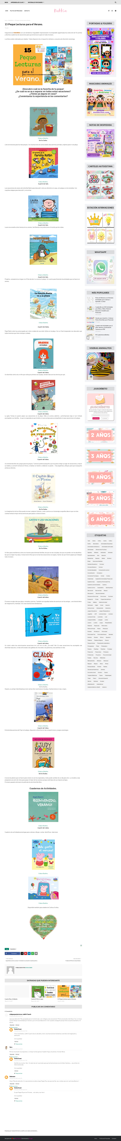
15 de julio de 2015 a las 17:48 (20, 1060)
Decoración (90, 590)
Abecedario (96, 543)
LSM (95, 614)
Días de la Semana (100, 593)
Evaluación (90, 599)
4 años (105, 540)
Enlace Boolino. (43, 182)
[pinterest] (115, 10)
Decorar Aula (98, 590)
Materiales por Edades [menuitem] (35, 2)
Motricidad (104, 631)
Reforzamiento (91, 660)
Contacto (27, 10)
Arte (98, 555)
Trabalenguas (108, 675)
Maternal (90, 625)
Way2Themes (18, 1138)
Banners (97, 558)
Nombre (90, 637)
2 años (93, 540)
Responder (12, 1025)
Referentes (102, 657)
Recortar (96, 657)
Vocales (102, 681)
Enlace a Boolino (43, 546)
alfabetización (91, 684)
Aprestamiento (91, 555)
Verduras (96, 681)
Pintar (97, 646)
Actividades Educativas (106, 543)
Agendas (90, 552)
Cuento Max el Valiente (11, 999)
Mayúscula (96, 625)
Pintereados (104, 646)
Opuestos (108, 637)
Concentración (91, 573)
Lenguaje (100, 619)
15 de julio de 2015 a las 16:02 (16, 1049)
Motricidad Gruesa (102, 634)
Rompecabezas (91, 666)
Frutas (89, 602)
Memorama (104, 625)
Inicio (6, 20)
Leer (106, 616)
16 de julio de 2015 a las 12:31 (20, 1089)
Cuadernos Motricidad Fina (103, 581)
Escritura (110, 596)
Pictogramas (91, 646)
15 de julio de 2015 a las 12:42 (16, 1016)
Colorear (102, 564)
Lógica (101, 622)
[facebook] (109, 10)
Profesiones (90, 654)
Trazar (89, 678)
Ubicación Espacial (103, 678)
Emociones (103, 596)
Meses (98, 628)
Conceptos (99, 573)
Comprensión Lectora (104, 570)
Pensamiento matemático (103, 643)
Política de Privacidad (16, 10)
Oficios (102, 637)
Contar (102, 575)
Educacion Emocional (93, 596)
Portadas (109, 649)
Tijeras (101, 675)
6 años (89, 543)
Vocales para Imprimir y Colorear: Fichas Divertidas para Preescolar (104, 319)
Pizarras (90, 649)
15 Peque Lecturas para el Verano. (66, 999)
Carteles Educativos (92, 564)
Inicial (101, 605)
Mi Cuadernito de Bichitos (102, 335)
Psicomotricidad (107, 654)
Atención (104, 555)
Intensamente (100, 608)
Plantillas (96, 649)
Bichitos (109, 558)
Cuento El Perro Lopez (37, 999)
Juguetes (90, 614)
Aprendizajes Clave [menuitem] (17, 2)
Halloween (90, 605)
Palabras (90, 640)
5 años (110, 540)
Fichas (96, 599)
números (104, 687)
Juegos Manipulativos (104, 611)
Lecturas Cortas (91, 616)
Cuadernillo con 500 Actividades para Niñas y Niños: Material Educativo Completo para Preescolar (104, 309)
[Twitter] (22, 953)
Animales (110, 552)
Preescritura (98, 652)
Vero (10, 1047)
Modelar (90, 631)
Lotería (95, 622)
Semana (103, 669)
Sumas (106, 672)
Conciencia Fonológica (93, 575)
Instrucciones (91, 608)
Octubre (96, 637)
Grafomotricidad (103, 602)
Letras (106, 619)
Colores (101, 567)
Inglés (96, 605)
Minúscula (105, 628)
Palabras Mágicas (98, 640)
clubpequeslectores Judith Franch (20, 1014)
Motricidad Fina (91, 634)
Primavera (105, 652)
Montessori (96, 631)
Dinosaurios (90, 593)
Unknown (12, 1076)
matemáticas (100, 684)
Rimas (106, 663)
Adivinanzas (90, 549)
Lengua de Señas (92, 619)
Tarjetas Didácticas (92, 675)
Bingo (89, 561)
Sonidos (100, 672)
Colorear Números (92, 567)
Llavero (89, 622)
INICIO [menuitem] (6, 2)
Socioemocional (92, 672)
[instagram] (112, 10)
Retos (101, 663)
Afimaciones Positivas (101, 549)
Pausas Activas (91, 643)
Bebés (103, 558)
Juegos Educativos (92, 611)
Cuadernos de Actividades (94, 584)
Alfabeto (96, 552)
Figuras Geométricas (106, 599)
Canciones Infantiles (97, 561)
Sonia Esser (28, 967)
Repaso (96, 663)
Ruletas (105, 666)
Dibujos (105, 590)
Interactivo (108, 608)
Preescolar (90, 652)
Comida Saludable (92, 570)
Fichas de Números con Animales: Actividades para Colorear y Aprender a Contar (104, 299)
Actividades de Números (93, 546)
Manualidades (108, 622)
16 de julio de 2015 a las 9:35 (16, 1078)
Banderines (90, 558)
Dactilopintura (109, 587)
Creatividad (90, 578)
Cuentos (105, 584)
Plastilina (103, 649)
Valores (89, 681)
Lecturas (110, 614)
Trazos (94, 678)
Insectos (107, 605)
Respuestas (14, 1027)
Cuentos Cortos (91, 587)
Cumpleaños (100, 587)
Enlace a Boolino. (43, 138)
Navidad (111, 634)
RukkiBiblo (11, 20)
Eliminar (17, 1025)
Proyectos (98, 654)
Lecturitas (100, 616)
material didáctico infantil (94, 687)
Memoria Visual (91, 628)
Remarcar (106, 660)
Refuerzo (99, 660)
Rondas (99, 666)
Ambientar (103, 552)
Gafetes (95, 602)
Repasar (90, 663)
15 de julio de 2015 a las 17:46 (20, 1031)
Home (6, 10)
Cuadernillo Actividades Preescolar (104, 578)
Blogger (31, 1138)
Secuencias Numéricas (93, 669)
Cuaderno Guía (91, 581)
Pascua (107, 640)
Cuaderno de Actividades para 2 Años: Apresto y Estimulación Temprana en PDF (104, 327)
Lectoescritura (102, 614)
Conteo (108, 575)
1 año (89, 540)
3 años (99, 540)
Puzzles (89, 657)
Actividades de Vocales (107, 546)
